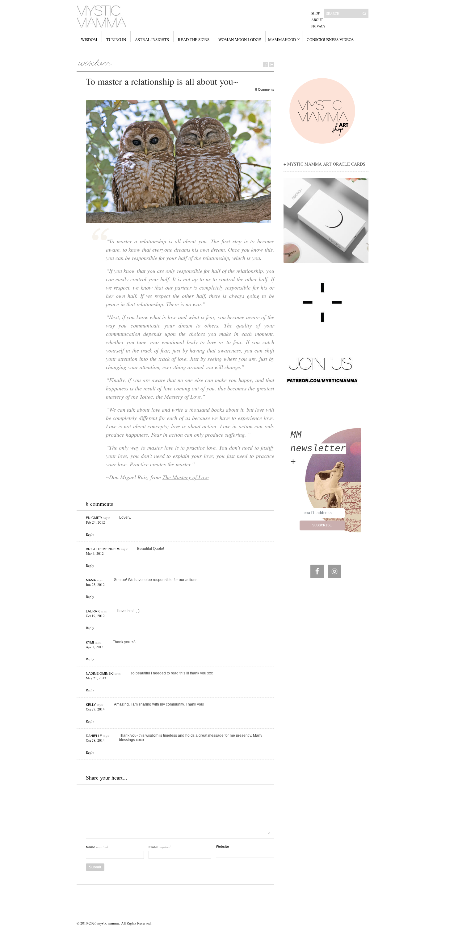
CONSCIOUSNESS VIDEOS (330, 39)
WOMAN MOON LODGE (239, 39)
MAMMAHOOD (282, 39)
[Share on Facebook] (265, 64)
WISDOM (89, 39)
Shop (315, 13)
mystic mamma (108, 922)
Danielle (94, 736)
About (317, 19)
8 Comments (264, 89)
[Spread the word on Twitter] (271, 64)
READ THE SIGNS (193, 39)
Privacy (318, 26)
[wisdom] (95, 62)
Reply (90, 534)
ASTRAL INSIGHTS (152, 39)
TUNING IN (116, 39)
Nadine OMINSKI (100, 673)
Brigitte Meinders (103, 549)
